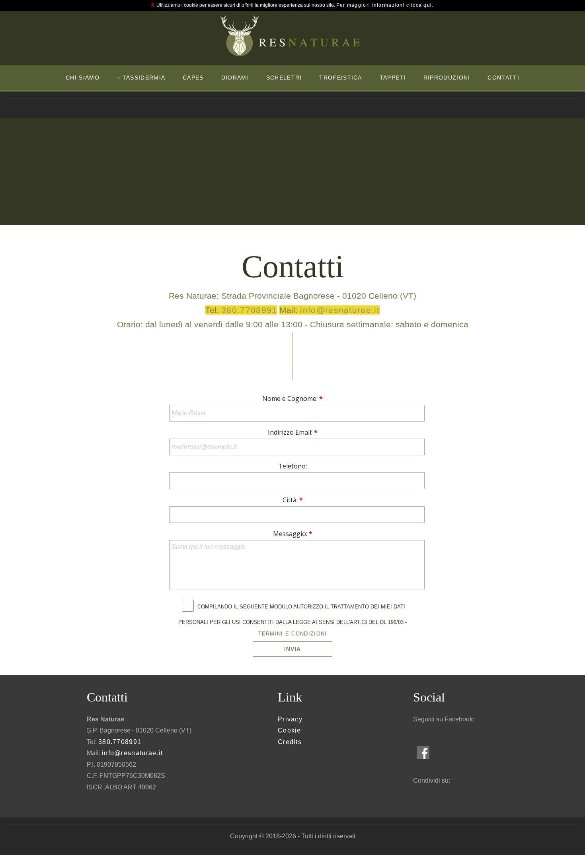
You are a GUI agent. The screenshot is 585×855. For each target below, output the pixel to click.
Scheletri (284, 77)
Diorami (235, 77)
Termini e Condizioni (292, 634)
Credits (290, 741)
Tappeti (393, 77)
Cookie (289, 730)
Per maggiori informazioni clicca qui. (385, 5)
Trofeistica (340, 77)
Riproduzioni (446, 77)
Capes (193, 77)
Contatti (503, 77)
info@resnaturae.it (339, 310)
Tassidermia (144, 77)
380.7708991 (249, 310)
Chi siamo (82, 77)
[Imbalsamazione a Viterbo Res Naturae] (290, 36)
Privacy (290, 719)
